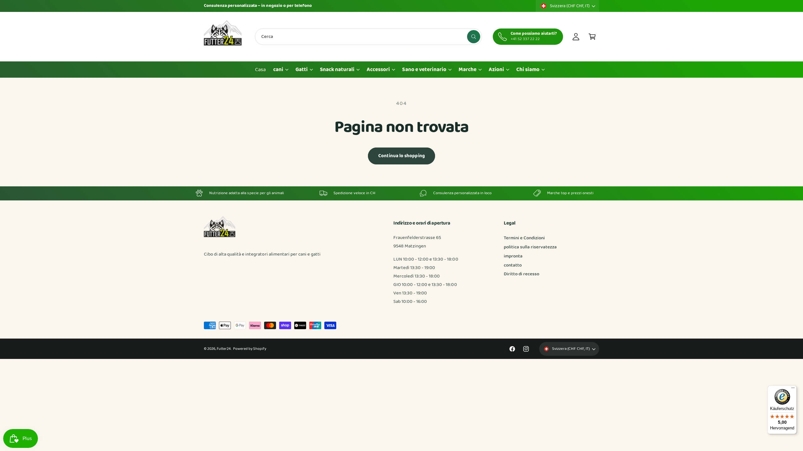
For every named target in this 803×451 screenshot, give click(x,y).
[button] (592, 37)
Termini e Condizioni (524, 238)
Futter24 (224, 349)
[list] (401, 193)
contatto (513, 265)
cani (278, 69)
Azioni (496, 69)
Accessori (378, 69)
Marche (467, 69)
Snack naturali (337, 69)
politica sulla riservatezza (530, 247)
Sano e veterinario (424, 69)
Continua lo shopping (401, 156)
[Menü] (793, 389)
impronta (513, 256)
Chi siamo (528, 69)
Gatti (301, 69)
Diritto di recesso (521, 274)
